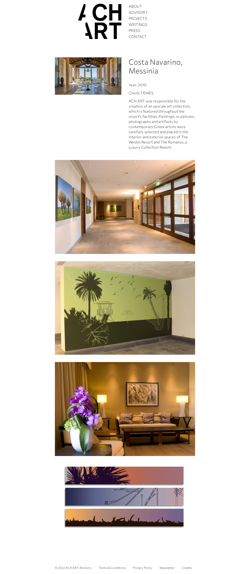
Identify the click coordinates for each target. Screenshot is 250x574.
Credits (187, 567)
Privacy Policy (142, 567)
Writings (138, 24)
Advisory (138, 12)
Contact (138, 36)
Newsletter (167, 567)
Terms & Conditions (112, 567)
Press (134, 30)
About (135, 6)
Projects (138, 18)
